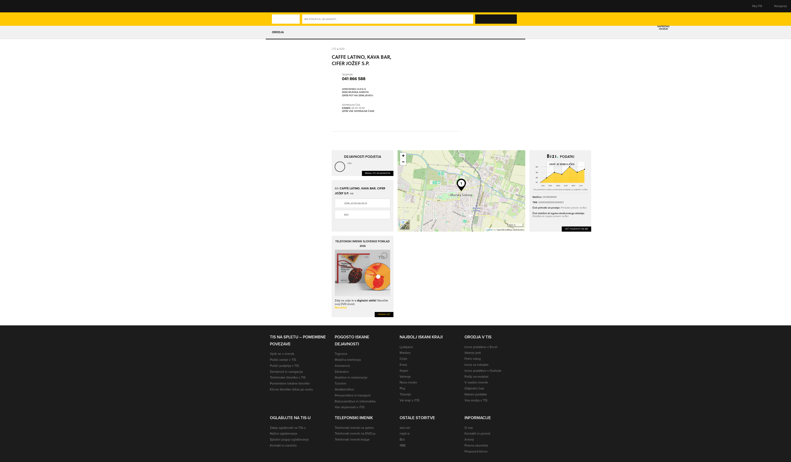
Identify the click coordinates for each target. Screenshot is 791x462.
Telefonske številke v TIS (287, 377)
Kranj (403, 364)
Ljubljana (406, 347)
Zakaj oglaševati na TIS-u (288, 427)
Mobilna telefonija (348, 359)
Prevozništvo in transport (353, 395)
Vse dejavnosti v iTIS (349, 407)
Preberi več (384, 314)
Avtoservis (342, 365)
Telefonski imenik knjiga (352, 439)
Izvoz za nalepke (477, 364)
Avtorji (469, 439)
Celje (403, 358)
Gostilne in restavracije (351, 377)
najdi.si (405, 433)
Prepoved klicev (476, 451)
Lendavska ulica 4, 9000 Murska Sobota (355, 91)
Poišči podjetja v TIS (284, 365)
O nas (469, 427)
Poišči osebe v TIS (283, 359)
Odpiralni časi (474, 388)
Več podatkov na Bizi (576, 228)
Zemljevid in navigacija (286, 371)
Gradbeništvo (344, 389)
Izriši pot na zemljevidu (357, 95)
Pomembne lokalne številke (290, 383)
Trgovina (341, 353)
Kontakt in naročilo (283, 445)
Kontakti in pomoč (477, 433)
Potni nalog (473, 358)
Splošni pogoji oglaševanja (289, 439)
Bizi (346, 215)
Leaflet (489, 229)
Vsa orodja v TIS (476, 400)
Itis (334, 49)
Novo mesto (408, 382)
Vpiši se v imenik (282, 353)
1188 (402, 445)
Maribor (405, 352)
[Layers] (404, 224)
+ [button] (403, 155)
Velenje (405, 376)
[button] (277, 6)
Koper (404, 370)
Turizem (340, 383)
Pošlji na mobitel (476, 376)
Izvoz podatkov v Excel (481, 347)
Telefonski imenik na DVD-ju (355, 433)
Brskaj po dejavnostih (377, 173)
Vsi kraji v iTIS (409, 400)
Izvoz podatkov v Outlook (483, 370)
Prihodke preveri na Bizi (574, 207)
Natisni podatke (476, 394)
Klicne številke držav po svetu (291, 389)
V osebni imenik (476, 382)
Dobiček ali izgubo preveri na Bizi (550, 216)
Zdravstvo (342, 371)
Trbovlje (405, 394)
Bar (342, 49)
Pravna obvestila (476, 445)
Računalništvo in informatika (355, 401)
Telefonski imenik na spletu (354, 427)
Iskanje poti (473, 352)
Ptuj (402, 388)
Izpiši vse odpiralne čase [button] (358, 111)
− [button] (403, 161)
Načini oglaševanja (283, 433)
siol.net (405, 427)
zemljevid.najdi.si (355, 203)
